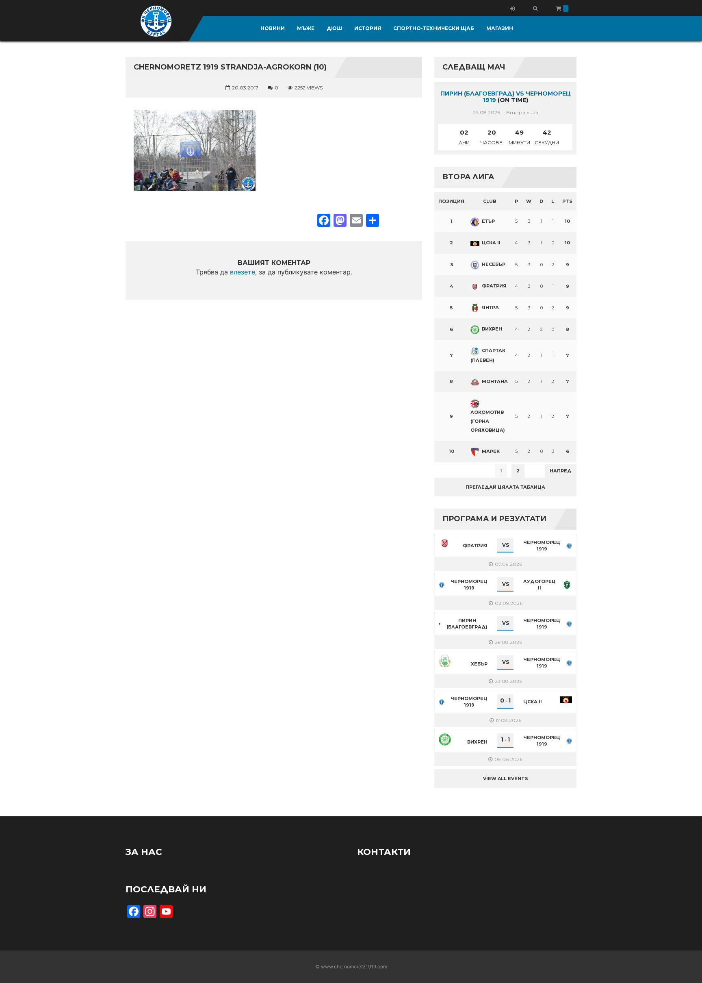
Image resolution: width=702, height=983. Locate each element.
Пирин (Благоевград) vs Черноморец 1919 (505, 97)
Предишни (454, 471)
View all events (505, 778)
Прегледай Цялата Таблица (505, 487)
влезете (242, 272)
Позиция (451, 201)
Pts (567, 201)
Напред (561, 471)
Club (489, 201)
